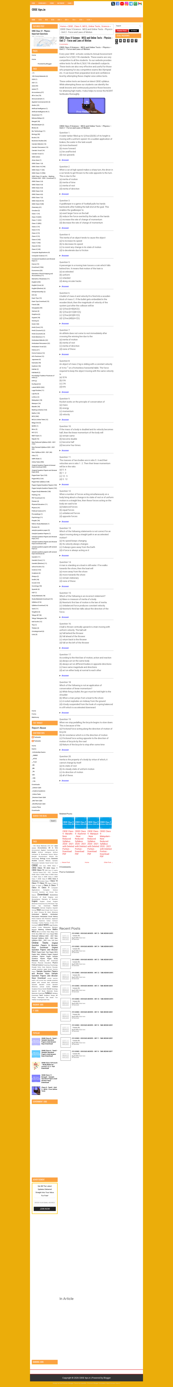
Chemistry (35, 207)
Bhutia (34, 128)
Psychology (36, 517)
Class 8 (34, 246)
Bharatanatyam (37, 125)
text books (35, 621)
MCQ (84, 26)
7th (74, 19)
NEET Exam (35, 436)
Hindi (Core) (36, 327)
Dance (34, 264)
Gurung (34, 321)
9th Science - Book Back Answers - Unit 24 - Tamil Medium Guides (92, 946)
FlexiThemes (63, 1383)
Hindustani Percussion (39, 343)
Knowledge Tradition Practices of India (43, 923)
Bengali (34, 121)
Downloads (42, 3)
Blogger (48, 64)
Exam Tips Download (39, 301)
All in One (35, 95)
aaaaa (34, 89)
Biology (34, 134)
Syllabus (35, 602)
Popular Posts (122, 31)
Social (34, 583)
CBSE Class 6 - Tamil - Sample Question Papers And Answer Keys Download (49, 1053)
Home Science (37, 353)
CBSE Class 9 (36, 204)
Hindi (33, 324)
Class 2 (34, 227)
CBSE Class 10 (37, 166)
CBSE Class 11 (37, 170)
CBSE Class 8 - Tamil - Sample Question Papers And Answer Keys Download (49, 1041)
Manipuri (35, 403)
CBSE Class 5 (36, 191)
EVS (33, 295)
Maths (34, 413)
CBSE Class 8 (36, 201)
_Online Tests (36, 794)
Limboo (34, 397)
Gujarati (34, 317)
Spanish (34, 589)
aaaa (33, 86)
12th (40, 20)
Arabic (34, 105)
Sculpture (35, 573)
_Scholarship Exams (38, 752)
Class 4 (34, 233)
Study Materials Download (41, 599)
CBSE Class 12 (37, 173)
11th (46, 20)
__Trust (34, 762)
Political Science (37, 511)
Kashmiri (35, 366)
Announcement (37, 99)
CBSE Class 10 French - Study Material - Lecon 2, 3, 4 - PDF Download (49, 1065)
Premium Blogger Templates (96, 1383)
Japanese (35, 359)
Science (105, 26)
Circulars (35, 210)
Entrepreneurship (37, 292)
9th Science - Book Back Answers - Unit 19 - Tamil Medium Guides (92, 1012)
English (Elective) (37, 288)
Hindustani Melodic (38, 340)
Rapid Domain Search (113, 1383)
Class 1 (34, 214)
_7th (33, 771)
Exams (70, 3)
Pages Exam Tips (37, 475)
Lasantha (83, 1383)
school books (36, 567)
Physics (34, 508)
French (34, 304)
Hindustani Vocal (37, 346)
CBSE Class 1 (36, 163)
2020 (33, 79)
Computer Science (38, 256)
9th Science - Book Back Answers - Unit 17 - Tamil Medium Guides (92, 1038)
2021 (33, 83)
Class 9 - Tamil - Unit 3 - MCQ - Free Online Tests (49, 1089)
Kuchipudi (35, 384)
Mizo (33, 429)
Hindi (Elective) (37, 337)
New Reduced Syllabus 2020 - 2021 (44, 442)
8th (67, 19)
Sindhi (34, 579)
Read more (82, 938)
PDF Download (37, 498)
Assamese (35, 115)
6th (81, 19)
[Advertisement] (86, 1180)
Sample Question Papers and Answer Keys (45, 972)
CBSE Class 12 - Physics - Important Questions (41, 32)
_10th (33, 778)
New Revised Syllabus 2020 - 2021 (43, 447)
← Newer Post (65, 862)
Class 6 (34, 239)
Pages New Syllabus (39, 482)
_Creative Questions (38, 791)
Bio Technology (37, 131)
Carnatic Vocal (37, 150)
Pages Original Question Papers (42, 485)
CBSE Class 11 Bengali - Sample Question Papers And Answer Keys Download (49, 1078)
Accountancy (36, 92)
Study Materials (37, 596)
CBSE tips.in (38, 9)
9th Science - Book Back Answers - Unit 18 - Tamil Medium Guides (92, 1025)
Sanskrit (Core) (37, 560)
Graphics (35, 314)
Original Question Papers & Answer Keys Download (45, 945)
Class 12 (35, 223)
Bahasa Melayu (37, 118)
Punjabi (34, 520)
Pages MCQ (36, 478)
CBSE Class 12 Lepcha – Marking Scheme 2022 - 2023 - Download (43, 177)
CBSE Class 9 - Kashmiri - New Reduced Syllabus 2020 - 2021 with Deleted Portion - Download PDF (81, 842)
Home (33, 3)
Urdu (33, 634)
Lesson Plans (36, 807)
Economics (35, 270)
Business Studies (38, 141)
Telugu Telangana (38, 618)
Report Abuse (39, 727)
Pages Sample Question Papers (42, 488)
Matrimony (60, 3)
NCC (33, 432)
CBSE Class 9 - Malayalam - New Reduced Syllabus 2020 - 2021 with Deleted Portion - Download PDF (106, 844)
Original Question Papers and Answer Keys (45, 950)
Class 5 (34, 236)
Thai (33, 625)
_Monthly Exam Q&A (38, 804)
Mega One (35, 423)
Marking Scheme (37, 410)
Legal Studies (36, 390)
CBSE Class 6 (36, 194)
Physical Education (38, 504)
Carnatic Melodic (37, 144)
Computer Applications (40, 252)
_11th (33, 781)
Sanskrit (34, 557)
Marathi (34, 406)
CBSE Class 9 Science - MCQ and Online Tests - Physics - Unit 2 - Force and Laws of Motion (86, 39)
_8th (33, 768)
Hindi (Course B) (37, 334)
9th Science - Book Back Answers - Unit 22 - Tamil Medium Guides (92, 973)
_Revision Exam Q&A (39, 797)
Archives (134, 31)
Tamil (33, 609)
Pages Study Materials (39, 491)
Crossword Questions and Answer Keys (45, 892)
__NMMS (35, 755)
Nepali (34, 439)
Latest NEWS (36, 387)
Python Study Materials (39, 524)
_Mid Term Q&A (37, 801)
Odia (33, 455)
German (34, 311)
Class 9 (77, 26)
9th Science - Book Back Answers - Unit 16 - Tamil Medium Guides (92, 1051)
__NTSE (34, 758)
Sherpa (34, 576)
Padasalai (37, 737)
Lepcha (34, 394)
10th (52, 20)
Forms (52, 3)
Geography (35, 308)
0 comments (63, 44)
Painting (34, 495)
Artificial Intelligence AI (39, 112)
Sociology (35, 586)
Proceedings (36, 514)
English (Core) (36, 285)
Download (35, 267)
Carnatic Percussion (38, 147)
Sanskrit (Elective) (38, 563)
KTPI (33, 381)
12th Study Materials (39, 76)
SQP (33, 592)
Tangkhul (35, 612)
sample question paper (40, 530)
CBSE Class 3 (36, 185)
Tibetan (34, 628)
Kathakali (35, 372)
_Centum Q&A (36, 788)
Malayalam (35, 400)
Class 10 (35, 217)
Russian (34, 527)
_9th (33, 765)
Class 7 (34, 243)
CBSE (70, 26)
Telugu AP (35, 615)
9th (60, 19)
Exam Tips (35, 298)
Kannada (35, 363)
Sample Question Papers (40, 533)
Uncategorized (37, 631)
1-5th (89, 19)
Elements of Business (39, 279)
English (34, 282)
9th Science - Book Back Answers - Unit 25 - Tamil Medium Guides (92, 933)
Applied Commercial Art (40, 102)
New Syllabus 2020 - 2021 (40, 452)
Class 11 (35, 220)
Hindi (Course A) (37, 330)
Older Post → (108, 862)
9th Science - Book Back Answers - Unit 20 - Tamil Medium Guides (92, 999)
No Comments (75, 939)
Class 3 (34, 230)
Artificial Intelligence (38, 108)
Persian (34, 501)
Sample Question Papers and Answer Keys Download (45, 976)
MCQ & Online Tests (38, 419)
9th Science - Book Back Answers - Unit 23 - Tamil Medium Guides (92, 959)
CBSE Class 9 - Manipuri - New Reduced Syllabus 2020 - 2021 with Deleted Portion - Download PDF (93, 842)
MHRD (34, 426)
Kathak (34, 369)
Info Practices (36, 356)
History (34, 350)
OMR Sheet (35, 459)
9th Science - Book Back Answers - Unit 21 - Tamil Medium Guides (92, 986)
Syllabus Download (38, 605)
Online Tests (94, 26)
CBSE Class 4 (36, 188)
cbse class (35, 160)
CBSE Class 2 (36, 181)
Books (34, 137)
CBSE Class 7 (36, 197)
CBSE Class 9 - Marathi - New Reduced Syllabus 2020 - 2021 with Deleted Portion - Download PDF (68, 842)
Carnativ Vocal (36, 154)
